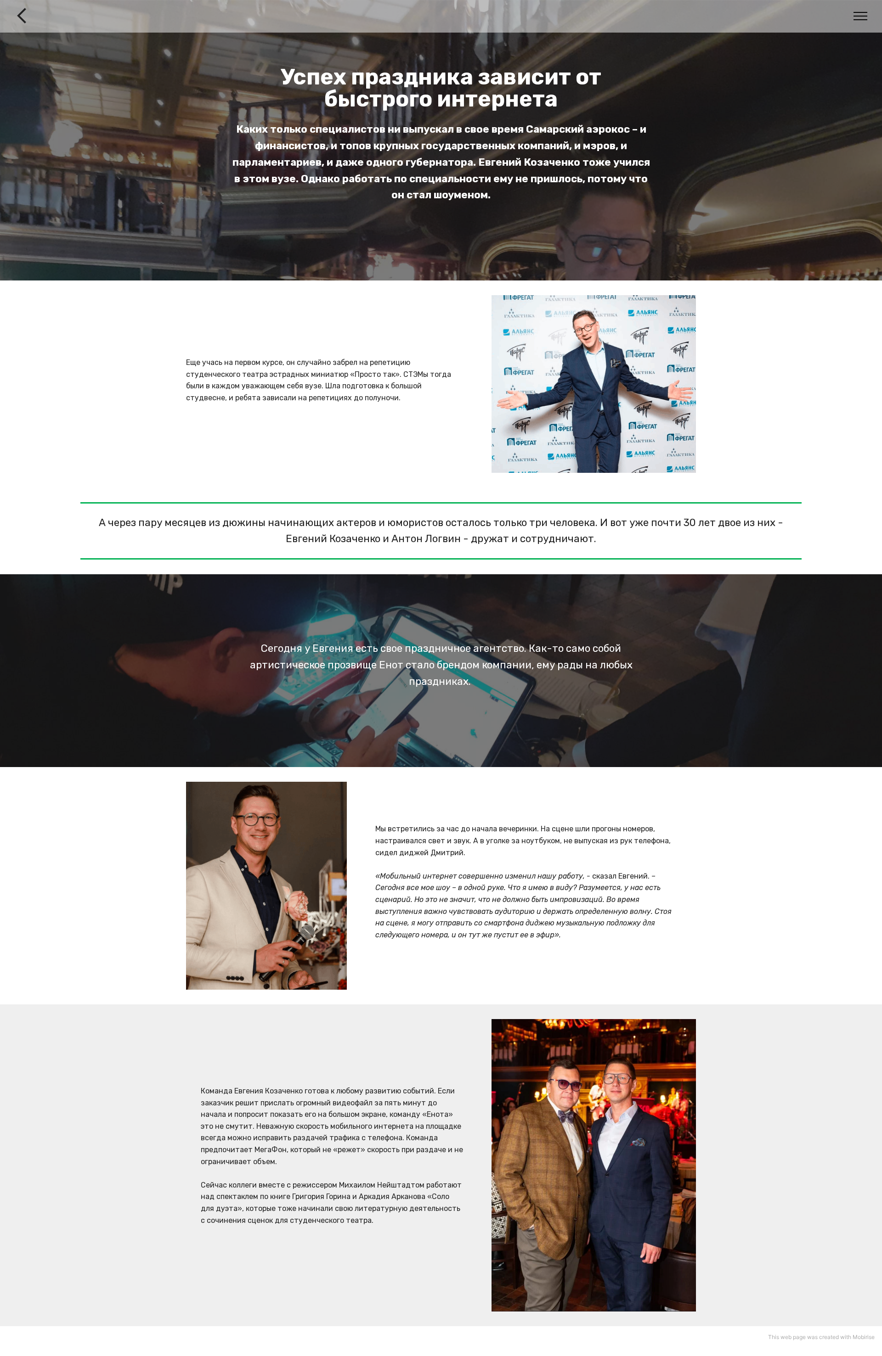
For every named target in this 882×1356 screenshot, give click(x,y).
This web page (787, 1337)
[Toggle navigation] (861, 16)
